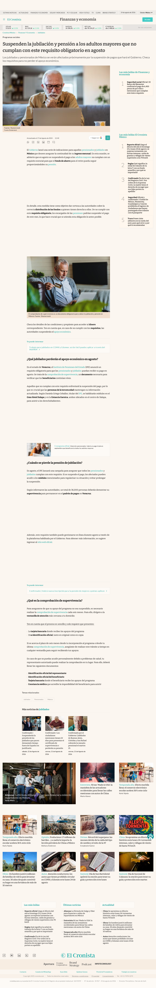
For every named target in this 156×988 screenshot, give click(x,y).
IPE (80, 393)
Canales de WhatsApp (43, 972)
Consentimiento (108, 976)
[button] (150, 836)
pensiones (78, 213)
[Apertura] (48, 964)
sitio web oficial (45, 542)
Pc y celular (72, 13)
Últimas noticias (10, 13)
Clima (98, 13)
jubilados (100, 150)
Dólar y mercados (57, 13)
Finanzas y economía (39, 13)
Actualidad (23, 13)
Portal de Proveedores (104, 972)
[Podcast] (87, 964)
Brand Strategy (109, 13)
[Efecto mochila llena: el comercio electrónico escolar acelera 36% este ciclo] (136, 772)
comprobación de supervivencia (62, 374)
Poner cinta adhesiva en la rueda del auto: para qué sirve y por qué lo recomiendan (138, 221)
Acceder (148, 19)
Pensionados (38, 699)
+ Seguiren (97, 138)
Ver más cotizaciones (145, 27)
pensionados (88, 150)
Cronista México (9, 33)
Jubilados (41, 33)
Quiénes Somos (81, 972)
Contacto (23, 972)
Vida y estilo (84, 13)
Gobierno (33, 150)
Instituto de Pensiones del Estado (69, 367)
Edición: (145, 12)
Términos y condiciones (80, 976)
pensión (52, 164)
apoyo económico (62, 332)
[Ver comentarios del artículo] (54, 142)
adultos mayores (83, 157)
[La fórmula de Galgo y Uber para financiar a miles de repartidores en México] (39, 783)
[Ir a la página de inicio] (14, 19)
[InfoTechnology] (103, 964)
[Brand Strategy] (74, 964)
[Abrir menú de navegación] (4, 19)
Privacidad (95, 976)
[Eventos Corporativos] (61, 964)
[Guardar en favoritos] (107, 138)
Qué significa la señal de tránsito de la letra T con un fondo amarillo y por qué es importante (137, 168)
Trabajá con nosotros (129, 972)
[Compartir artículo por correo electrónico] (48, 142)
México (50, 699)
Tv (93, 13)
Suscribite (63, 972)
